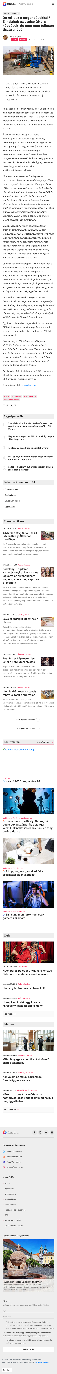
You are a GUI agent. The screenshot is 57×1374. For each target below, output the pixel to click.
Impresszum (10, 1194)
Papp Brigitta (15, 36)
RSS (6, 1215)
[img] (9, 4)
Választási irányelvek (14, 1226)
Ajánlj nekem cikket (25, 728)
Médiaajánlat (10, 1199)
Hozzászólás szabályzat (15, 1210)
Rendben (7, 1370)
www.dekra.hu (29, 385)
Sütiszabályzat (42, 1362)
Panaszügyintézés (13, 1220)
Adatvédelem (10, 1204)
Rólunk (8, 1183)
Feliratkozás (28, 1349)
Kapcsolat (9, 1189)
